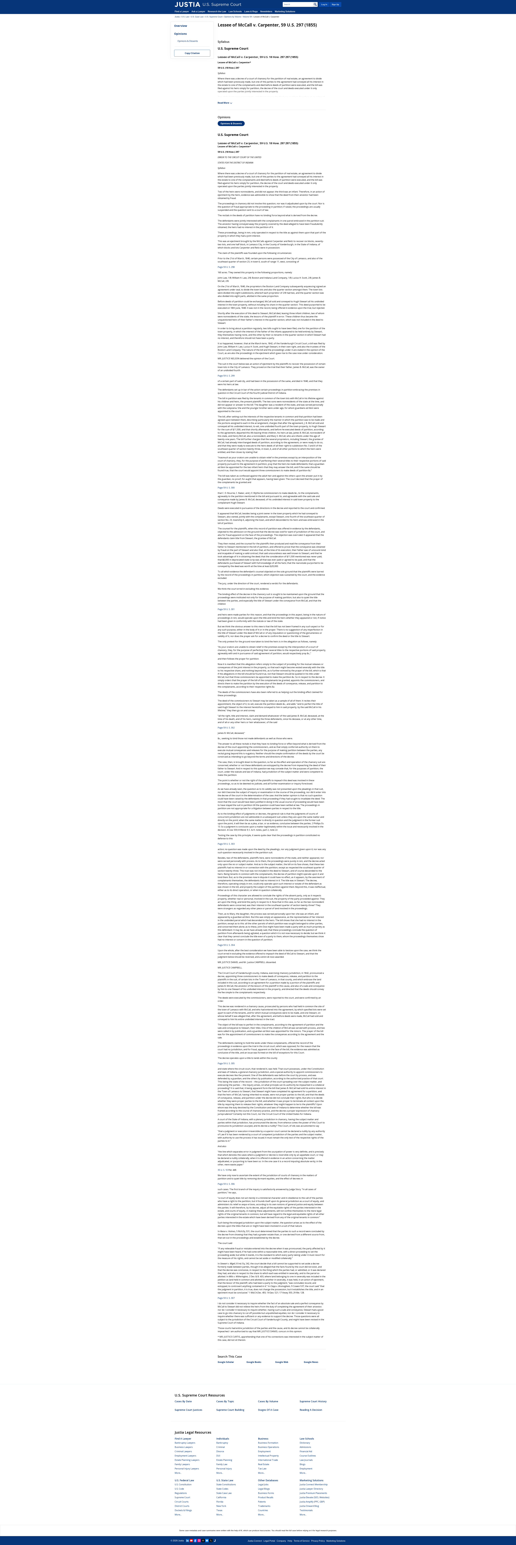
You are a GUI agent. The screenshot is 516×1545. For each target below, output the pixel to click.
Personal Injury (224, 1468)
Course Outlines (308, 1455)
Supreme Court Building (230, 1409)
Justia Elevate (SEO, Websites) (314, 1497)
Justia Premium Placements (313, 1493)
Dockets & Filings (183, 1510)
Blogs (302, 1464)
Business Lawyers (184, 1447)
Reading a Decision (311, 1409)
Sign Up (335, 4)
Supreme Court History (313, 1401)
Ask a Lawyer (198, 11)
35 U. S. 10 (223, 1169)
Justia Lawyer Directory (311, 1488)
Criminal (220, 1447)
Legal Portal (269, 1541)
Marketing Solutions (285, 11)
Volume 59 (247, 17)
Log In (324, 4)
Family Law (221, 1464)
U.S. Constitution (183, 1484)
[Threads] (203, 1540)
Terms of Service (302, 1541)
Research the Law (217, 11)
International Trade (268, 1460)
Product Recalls (265, 1497)
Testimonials (306, 1510)
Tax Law (262, 1468)
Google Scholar (226, 1362)
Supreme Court (182, 1497)
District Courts (182, 1506)
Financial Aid (306, 1451)
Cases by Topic (225, 1401)
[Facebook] (195, 1540)
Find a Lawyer (182, 11)
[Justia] (187, 4)
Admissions (305, 1447)
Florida (219, 1501)
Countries (263, 1510)
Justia (177, 17)
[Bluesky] (207, 1540)
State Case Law (224, 1493)
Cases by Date (183, 1401)
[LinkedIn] (187, 1540)
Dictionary (305, 1442)
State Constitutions (226, 1484)
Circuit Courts (182, 1501)
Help (290, 1541)
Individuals (222, 1438)
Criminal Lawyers (183, 1451)
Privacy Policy (318, 1541)
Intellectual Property (268, 1455)
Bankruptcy (222, 1442)
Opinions (180, 34)
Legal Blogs (264, 1488)
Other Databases (268, 1480)
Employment (264, 1451)
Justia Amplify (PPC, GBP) (312, 1501)
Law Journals (306, 1460)
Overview (180, 26)
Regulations (181, 1493)
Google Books (253, 1362)
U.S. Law (185, 17)
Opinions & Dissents (231, 123)
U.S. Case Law (197, 17)
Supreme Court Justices (188, 1409)
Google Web (281, 1362)
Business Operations (268, 1447)
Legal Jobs (263, 1484)
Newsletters (266, 11)
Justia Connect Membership (314, 1484)
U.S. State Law (224, 1480)
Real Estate (263, 1464)
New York (221, 1506)
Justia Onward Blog (309, 1506)
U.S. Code (179, 1488)
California (221, 1497)
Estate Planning (224, 1460)
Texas (219, 1510)
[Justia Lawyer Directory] (214, 1540)
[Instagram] (199, 1540)
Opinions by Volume (232, 17)
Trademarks (264, 1506)
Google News (311, 1362)
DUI (218, 1455)
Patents (262, 1501)
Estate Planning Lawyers (187, 1460)
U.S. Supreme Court (213, 17)
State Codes (222, 1488)
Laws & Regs (251, 11)
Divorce (220, 1451)
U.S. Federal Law (184, 1480)
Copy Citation (192, 53)
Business (263, 1438)
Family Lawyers (182, 1464)
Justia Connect (255, 1541)
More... (178, 1472)
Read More (223, 102)
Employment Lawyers (185, 1455)
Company (281, 1541)
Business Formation (268, 1442)
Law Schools (235, 11)
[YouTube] (191, 1540)
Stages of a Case (268, 1409)
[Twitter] (210, 1540)
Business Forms (266, 1493)
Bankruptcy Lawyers (185, 1442)
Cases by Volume (268, 1401)
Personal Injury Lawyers (187, 1468)
